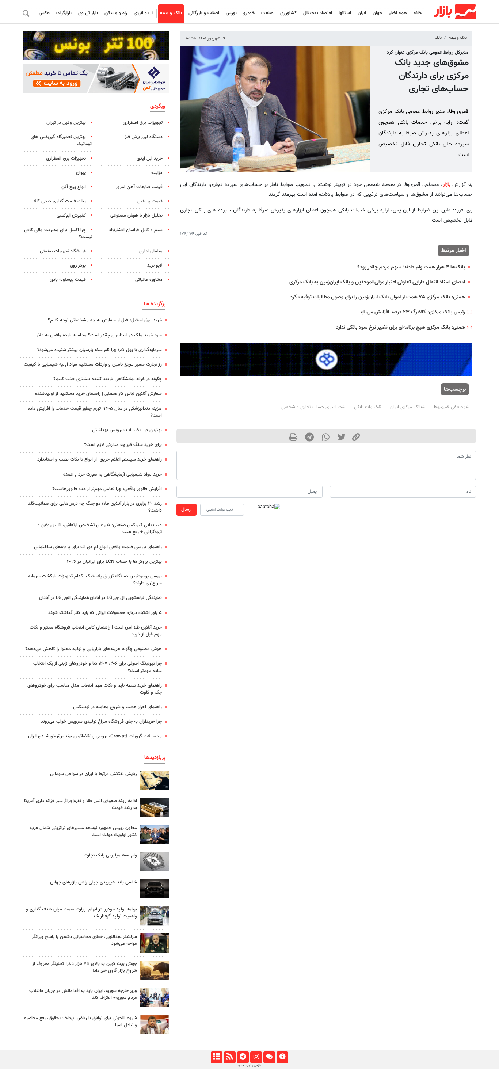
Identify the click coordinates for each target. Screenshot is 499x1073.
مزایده (157, 172)
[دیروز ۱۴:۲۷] (154, 1024)
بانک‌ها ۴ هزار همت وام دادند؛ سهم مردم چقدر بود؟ (411, 267)
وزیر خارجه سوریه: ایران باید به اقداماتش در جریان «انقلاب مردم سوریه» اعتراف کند (83, 994)
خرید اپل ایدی (150, 158)
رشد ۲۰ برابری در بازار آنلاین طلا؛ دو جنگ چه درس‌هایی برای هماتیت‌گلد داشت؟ (95, 507)
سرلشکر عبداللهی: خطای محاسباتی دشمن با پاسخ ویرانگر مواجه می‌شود (84, 940)
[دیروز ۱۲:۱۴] (154, 861)
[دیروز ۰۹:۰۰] (154, 915)
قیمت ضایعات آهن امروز (139, 187)
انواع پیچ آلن (73, 187)
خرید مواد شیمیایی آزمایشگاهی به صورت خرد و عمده (112, 474)
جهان (377, 13)
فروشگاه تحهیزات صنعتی (63, 251)
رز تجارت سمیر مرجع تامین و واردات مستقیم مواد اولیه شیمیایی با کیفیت (93, 364)
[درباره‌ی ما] (282, 1057)
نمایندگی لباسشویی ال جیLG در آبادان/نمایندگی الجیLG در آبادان (100, 598)
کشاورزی (288, 13)
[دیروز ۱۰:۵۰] (154, 970)
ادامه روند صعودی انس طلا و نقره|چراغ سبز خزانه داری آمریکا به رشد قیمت (80, 804)
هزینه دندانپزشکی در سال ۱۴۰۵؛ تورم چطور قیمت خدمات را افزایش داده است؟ (95, 412)
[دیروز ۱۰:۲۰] (154, 780)
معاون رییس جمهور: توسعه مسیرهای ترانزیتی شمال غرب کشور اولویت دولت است (83, 831)
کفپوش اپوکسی (71, 215)
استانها (345, 13)
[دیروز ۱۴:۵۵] (154, 997)
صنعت (267, 13)
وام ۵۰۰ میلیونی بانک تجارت (110, 855)
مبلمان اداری (151, 251)
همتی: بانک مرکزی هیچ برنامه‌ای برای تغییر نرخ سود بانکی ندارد (400, 327)
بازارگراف (64, 13)
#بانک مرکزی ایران (407, 407)
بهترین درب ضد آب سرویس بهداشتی (127, 430)
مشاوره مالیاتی (149, 279)
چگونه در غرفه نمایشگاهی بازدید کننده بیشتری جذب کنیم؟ (107, 379)
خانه (418, 13)
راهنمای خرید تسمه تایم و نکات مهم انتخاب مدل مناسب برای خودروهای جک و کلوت (94, 689)
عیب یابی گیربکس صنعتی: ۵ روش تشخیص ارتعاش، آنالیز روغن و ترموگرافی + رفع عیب (100, 529)
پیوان (81, 172)
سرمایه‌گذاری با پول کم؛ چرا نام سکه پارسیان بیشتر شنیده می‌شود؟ (99, 350)
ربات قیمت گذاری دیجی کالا (60, 201)
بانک (438, 38)
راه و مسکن (115, 13)
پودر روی (78, 265)
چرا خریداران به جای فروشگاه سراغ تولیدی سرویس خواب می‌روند (101, 721)
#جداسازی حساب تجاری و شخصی (313, 407)
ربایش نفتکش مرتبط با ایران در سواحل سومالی (93, 774)
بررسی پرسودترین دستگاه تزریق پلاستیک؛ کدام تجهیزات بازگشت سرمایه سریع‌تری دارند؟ (95, 580)
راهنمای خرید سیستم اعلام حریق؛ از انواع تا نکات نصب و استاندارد (99, 459)
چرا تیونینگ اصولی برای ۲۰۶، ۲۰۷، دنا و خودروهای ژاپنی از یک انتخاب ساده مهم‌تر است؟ (97, 667)
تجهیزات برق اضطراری (143, 122)
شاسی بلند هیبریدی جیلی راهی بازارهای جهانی (93, 882)
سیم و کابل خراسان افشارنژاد (136, 230)
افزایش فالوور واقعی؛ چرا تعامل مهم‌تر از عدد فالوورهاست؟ (107, 489)
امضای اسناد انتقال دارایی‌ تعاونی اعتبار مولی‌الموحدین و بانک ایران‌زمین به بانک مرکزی (377, 282)
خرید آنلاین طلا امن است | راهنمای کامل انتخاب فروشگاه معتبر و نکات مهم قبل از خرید (96, 631)
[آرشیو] (216, 1057)
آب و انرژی (143, 13)
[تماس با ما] (269, 1057)
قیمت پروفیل (150, 201)
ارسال (186, 509)
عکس (44, 13)
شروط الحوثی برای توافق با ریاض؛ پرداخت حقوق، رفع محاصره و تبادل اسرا (80, 1022)
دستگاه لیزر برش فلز (144, 137)
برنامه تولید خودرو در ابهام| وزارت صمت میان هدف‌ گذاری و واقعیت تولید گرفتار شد (81, 913)
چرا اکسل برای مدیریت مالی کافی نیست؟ (58, 233)
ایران (362, 13)
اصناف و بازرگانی (203, 13)
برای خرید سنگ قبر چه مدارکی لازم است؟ (123, 444)
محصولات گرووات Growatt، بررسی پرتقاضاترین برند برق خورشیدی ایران (95, 736)
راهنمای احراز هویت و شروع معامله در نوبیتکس (117, 707)
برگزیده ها (154, 303)
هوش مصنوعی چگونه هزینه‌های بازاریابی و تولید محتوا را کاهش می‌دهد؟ (93, 649)
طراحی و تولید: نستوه (249, 1065)
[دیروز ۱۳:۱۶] (154, 888)
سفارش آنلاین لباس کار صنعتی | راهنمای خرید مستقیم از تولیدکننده (98, 393)
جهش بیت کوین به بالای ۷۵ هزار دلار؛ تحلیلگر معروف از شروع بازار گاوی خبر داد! (84, 967)
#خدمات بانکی (367, 407)
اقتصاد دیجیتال (317, 13)
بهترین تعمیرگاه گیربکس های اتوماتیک (61, 140)
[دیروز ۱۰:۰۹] (154, 834)
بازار (446, 184)
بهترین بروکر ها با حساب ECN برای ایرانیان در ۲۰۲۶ (114, 561)
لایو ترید (155, 265)
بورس (231, 13)
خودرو (249, 13)
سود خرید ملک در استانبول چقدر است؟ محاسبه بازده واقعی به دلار (99, 335)
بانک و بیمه (171, 13)
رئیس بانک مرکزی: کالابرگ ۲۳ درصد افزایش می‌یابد (412, 312)
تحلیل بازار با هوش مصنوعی (136, 215)
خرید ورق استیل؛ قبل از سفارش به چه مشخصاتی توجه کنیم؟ (105, 320)
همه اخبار (398, 13)
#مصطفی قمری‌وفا (451, 407)
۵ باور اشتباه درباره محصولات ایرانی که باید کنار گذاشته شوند (105, 612)
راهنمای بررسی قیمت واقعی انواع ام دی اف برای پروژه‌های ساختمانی (98, 547)
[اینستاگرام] (255, 1057)
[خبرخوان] (229, 1057)
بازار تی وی (88, 13)
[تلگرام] (242, 1057)
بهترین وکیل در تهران (66, 122)
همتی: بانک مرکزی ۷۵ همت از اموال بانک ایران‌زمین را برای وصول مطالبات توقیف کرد (377, 297)
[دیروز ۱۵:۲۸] (154, 807)
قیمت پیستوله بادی (68, 279)
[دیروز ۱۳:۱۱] (154, 943)
